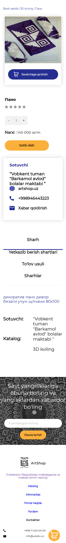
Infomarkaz (33, 494)
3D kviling (26, 8)
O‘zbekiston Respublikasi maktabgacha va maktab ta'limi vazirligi (33, 476)
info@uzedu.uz (35, 536)
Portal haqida (33, 503)
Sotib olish (26, 145)
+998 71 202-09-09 (35, 530)
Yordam (33, 511)
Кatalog (33, 486)
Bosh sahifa (10, 8)
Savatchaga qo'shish (34, 74)
